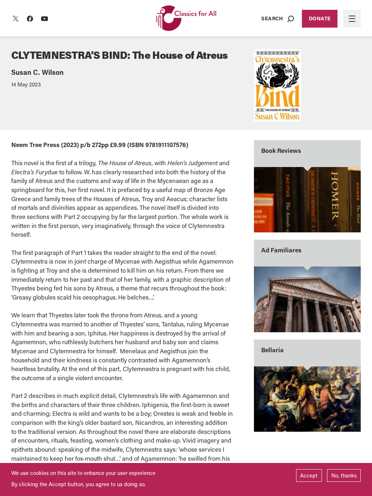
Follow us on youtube (44, 18)
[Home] (186, 18)
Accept (309, 475)
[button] (352, 18)
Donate (320, 18)
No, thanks (344, 475)
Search (272, 18)
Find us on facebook (30, 18)
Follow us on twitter (15, 18)
